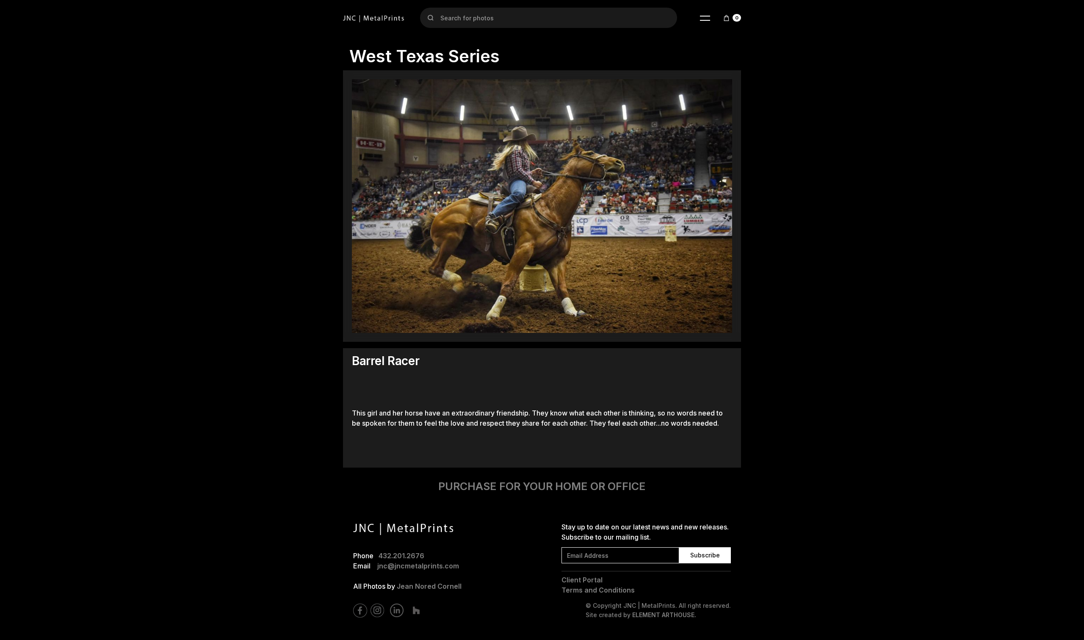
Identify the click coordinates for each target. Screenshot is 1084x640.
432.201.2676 (401, 555)
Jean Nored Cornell (429, 586)
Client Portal (582, 580)
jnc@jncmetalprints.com (418, 566)
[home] (374, 18)
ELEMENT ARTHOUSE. (664, 614)
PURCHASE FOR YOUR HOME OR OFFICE (542, 486)
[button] (705, 17)
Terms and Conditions (598, 590)
